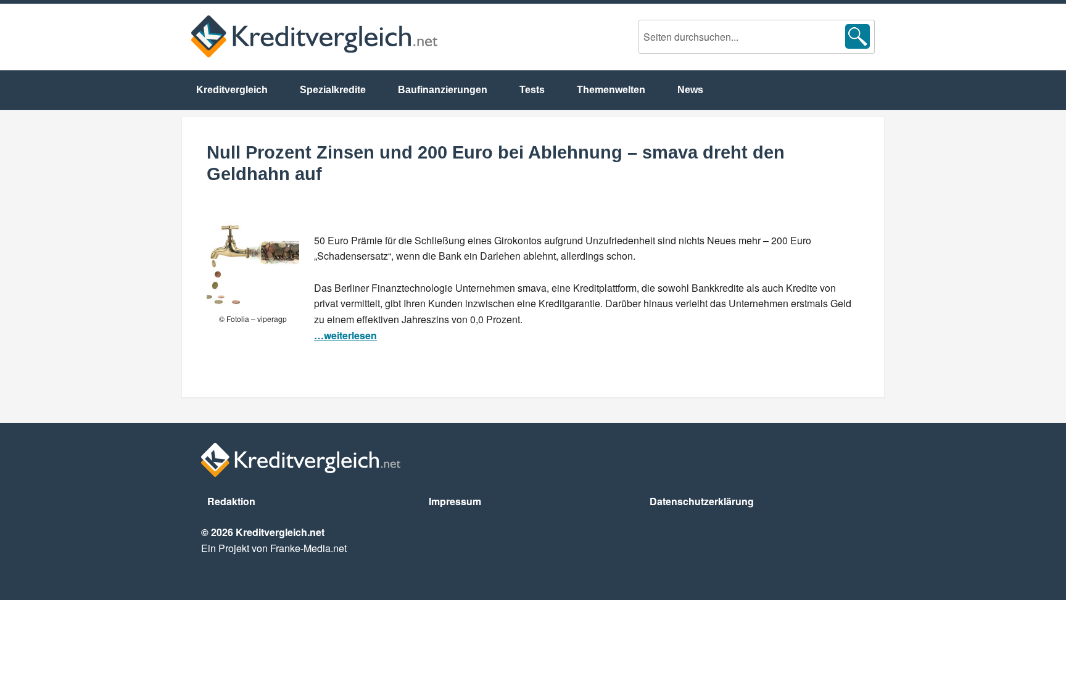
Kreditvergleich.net (314, 36)
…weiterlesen (345, 335)
